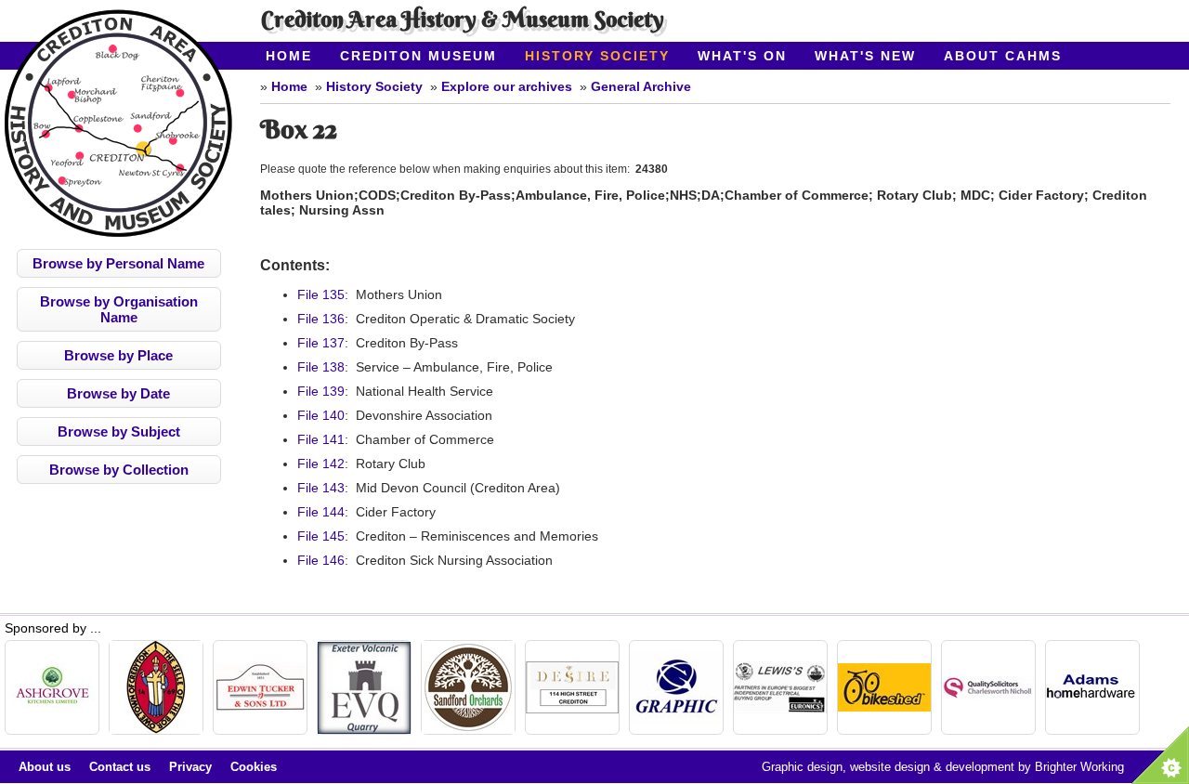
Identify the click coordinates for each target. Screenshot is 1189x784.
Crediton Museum (418, 55)
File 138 (321, 366)
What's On (742, 55)
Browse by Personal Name (118, 263)
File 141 (321, 439)
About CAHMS (1003, 55)
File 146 (321, 560)
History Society (597, 55)
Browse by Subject (119, 431)
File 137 (321, 342)
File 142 (321, 463)
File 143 (321, 487)
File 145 (321, 536)
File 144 (321, 511)
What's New (865, 55)
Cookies (253, 767)
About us (45, 767)
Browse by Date (118, 393)
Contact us (119, 767)
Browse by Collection (119, 469)
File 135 (321, 294)
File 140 (321, 415)
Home (289, 55)
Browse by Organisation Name (119, 309)
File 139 (321, 391)
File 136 (321, 318)
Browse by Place (118, 355)
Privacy (190, 767)
